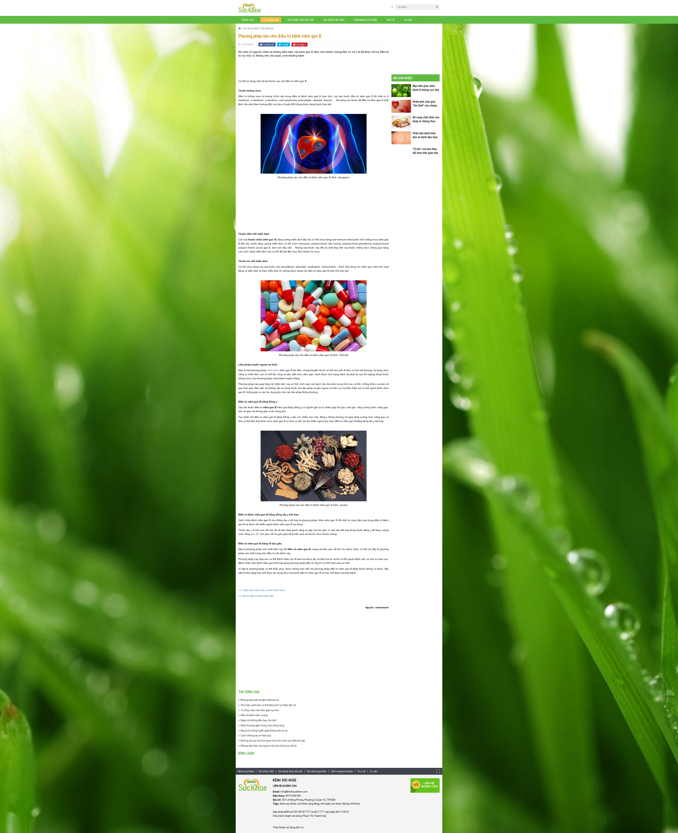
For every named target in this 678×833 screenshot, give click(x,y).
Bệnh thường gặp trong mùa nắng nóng (262, 725)
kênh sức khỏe (288, 803)
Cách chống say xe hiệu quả (256, 735)
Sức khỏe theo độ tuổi (301, 20)
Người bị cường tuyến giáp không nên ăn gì (264, 730)
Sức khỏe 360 (270, 20)
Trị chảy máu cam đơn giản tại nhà (260, 710)
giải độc (255, 534)
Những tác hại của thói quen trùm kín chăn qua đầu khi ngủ (273, 740)
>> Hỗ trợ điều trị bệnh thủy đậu (256, 596)
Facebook (268, 44)
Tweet (285, 44)
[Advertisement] (313, 68)
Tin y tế (390, 20)
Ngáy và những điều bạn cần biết (258, 720)
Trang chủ (247, 20)
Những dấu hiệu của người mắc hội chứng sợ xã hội (269, 745)
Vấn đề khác (267, 28)
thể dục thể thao (351, 803)
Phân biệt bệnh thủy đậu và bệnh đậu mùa (425, 135)
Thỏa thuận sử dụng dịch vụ (288, 827)
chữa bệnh (273, 370)
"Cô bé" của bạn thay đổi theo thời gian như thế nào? (425, 151)
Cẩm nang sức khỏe (365, 20)
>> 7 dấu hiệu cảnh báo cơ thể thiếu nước (261, 590)
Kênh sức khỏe (246, 771)
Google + (301, 44)
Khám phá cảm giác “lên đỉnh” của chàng (425, 103)
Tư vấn (408, 20)
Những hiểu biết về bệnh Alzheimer (260, 700)
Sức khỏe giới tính (333, 20)
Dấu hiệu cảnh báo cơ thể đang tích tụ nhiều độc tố (268, 705)
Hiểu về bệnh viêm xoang (254, 715)
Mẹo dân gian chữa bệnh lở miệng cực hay (426, 87)
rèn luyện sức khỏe (330, 803)
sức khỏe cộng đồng (308, 803)
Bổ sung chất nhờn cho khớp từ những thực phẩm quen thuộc (426, 119)
